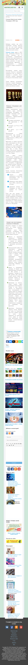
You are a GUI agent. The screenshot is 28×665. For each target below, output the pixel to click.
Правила (14, 642)
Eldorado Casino (10, 52)
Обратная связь (14, 630)
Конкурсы (14, 632)
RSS (14, 644)
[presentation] (7, 443)
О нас (14, 640)
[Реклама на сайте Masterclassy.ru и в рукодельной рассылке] (14, 542)
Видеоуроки (14, 634)
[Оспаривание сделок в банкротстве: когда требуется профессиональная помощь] (14, 486)
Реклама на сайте (14, 638)
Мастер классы (14, 636)
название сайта (10, 7)
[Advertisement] (14, 31)
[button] (7, 443)
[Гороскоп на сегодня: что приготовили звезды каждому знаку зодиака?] (14, 495)
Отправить (14, 462)
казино (7, 346)
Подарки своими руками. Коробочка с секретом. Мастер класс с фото (14, 615)
